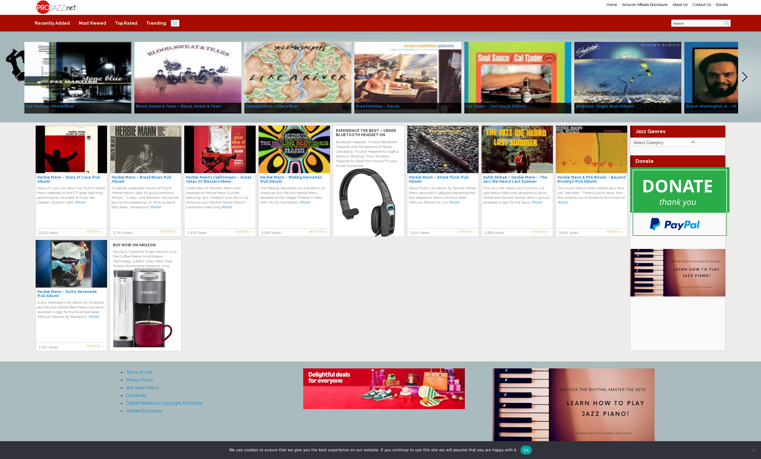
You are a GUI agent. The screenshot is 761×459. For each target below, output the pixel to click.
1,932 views (197, 232)
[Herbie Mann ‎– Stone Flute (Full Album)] (443, 149)
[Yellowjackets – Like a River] (297, 77)
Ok (526, 450)
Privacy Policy (139, 380)
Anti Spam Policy (142, 387)
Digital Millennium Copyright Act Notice (164, 403)
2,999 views (271, 232)
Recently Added (52, 23)
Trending (156, 23)
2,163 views (122, 232)
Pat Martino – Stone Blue (49, 106)
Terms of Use (139, 372)
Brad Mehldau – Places (378, 106)
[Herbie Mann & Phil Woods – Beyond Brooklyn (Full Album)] (591, 149)
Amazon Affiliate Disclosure (645, 5)
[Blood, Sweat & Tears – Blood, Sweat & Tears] (187, 77)
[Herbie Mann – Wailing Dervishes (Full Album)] (294, 149)
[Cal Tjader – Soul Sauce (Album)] (517, 77)
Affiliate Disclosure (143, 410)
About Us (680, 5)
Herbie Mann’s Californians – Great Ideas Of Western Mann (218, 179)
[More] (80, 202)
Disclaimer (136, 395)
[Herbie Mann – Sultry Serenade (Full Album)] (71, 263)
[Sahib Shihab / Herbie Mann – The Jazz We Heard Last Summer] (517, 149)
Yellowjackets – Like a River (272, 106)
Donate (722, 5)
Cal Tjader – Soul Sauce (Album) (496, 106)
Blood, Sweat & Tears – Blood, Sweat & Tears (178, 106)
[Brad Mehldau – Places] (407, 77)
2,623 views (48, 232)
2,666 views (494, 232)
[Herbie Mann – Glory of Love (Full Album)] (71, 149)
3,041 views (48, 346)
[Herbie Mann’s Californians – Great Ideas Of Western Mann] (220, 149)
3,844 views (568, 232)
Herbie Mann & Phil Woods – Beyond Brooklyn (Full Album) (591, 179)
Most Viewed (92, 23)
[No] (754, 450)
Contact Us (701, 5)
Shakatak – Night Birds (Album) (605, 106)
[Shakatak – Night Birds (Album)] (627, 77)
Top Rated (126, 23)
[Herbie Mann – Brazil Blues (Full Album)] (145, 149)
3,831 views (420, 232)
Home (612, 5)
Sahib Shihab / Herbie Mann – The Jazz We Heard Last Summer (515, 179)
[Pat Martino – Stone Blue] (77, 77)
